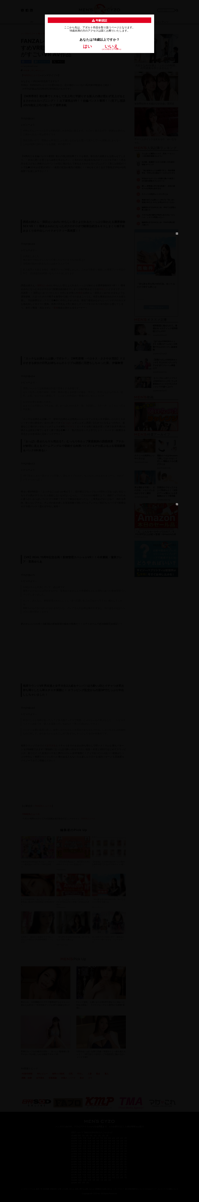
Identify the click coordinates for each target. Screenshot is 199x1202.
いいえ (111, 47)
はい (87, 46)
